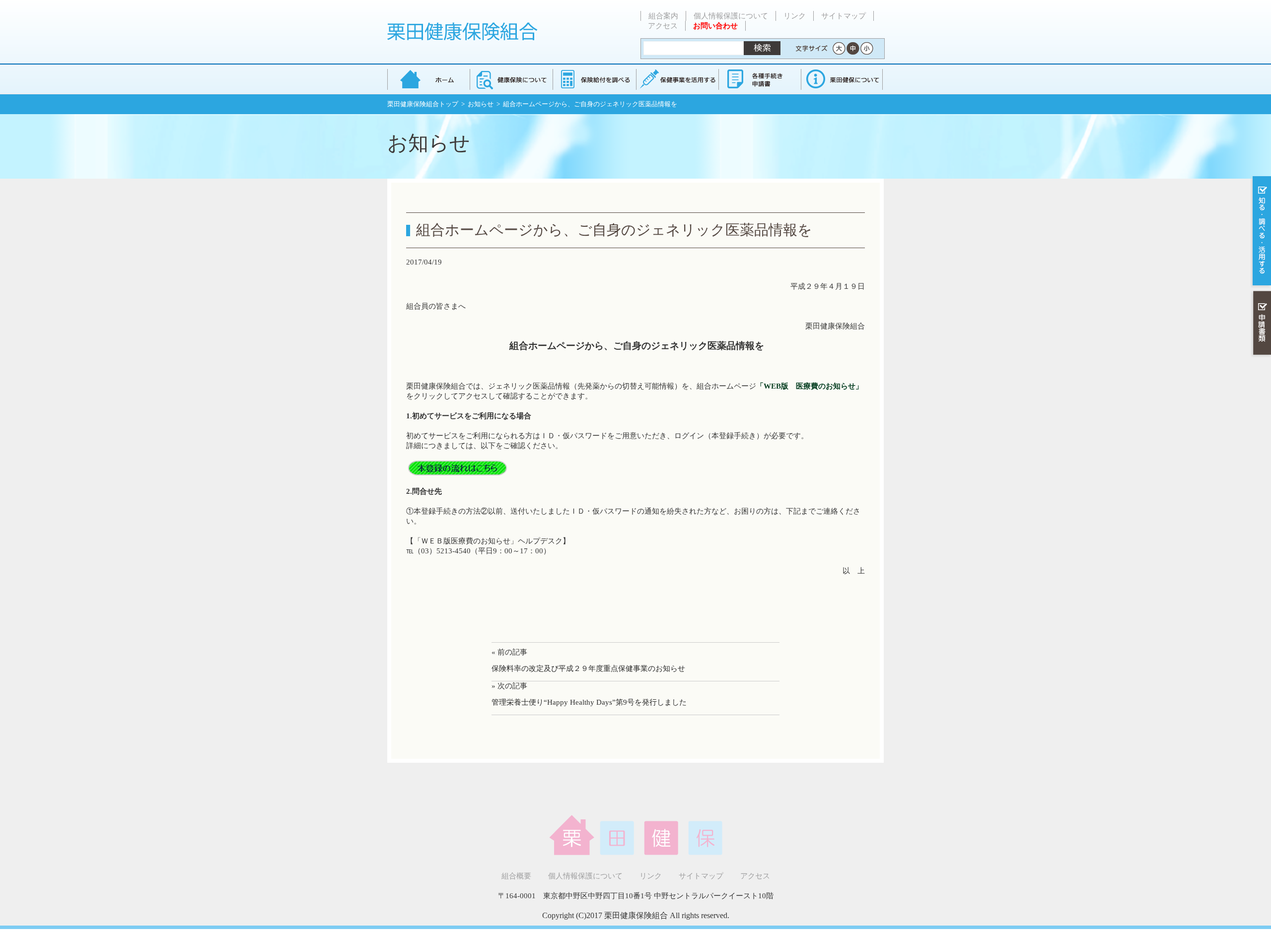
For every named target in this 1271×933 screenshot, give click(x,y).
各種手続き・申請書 (759, 79)
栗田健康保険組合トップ (422, 104)
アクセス (663, 26)
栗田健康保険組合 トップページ (428, 79)
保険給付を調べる (594, 79)
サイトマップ (843, 16)
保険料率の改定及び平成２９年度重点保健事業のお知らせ (588, 668)
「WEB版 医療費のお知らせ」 (809, 386)
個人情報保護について (731, 16)
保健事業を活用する (677, 79)
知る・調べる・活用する (1261, 231)
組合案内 (663, 16)
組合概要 (516, 876)
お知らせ (481, 104)
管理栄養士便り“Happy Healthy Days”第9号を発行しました (589, 702)
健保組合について (841, 79)
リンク (794, 16)
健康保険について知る (511, 79)
